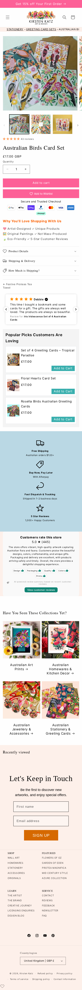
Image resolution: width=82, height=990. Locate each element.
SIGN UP (41, 835)
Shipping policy (41, 979)
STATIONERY (15, 29)
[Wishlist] (2, 986)
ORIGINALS (14, 878)
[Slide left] (4, 125)
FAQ (44, 915)
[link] (13, 359)
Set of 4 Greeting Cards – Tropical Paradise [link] (47, 352)
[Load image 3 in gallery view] (62, 124)
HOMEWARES (15, 862)
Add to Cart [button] (63, 368)
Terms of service (19, 979)
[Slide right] (78, 125)
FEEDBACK (48, 905)
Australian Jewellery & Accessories (20, 729)
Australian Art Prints (21, 667)
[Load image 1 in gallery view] (19, 124)
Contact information (65, 979)
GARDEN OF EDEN (52, 862)
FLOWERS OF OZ (52, 857)
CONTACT (48, 895)
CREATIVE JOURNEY (20, 905)
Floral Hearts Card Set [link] (38, 378)
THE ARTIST (15, 895)
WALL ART (14, 857)
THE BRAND (15, 900)
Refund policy (45, 973)
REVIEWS (47, 900)
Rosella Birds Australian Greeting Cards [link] (46, 403)
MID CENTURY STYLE (55, 873)
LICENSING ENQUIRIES (21, 910)
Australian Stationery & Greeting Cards (58, 729)
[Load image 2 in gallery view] (41, 124)
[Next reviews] (75, 309)
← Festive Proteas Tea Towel (17, 286)
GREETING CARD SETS (41, 29)
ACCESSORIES (16, 873)
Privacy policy (64, 973)
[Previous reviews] (6, 309)
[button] (7, 17)
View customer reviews (41, 589)
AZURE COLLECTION (54, 878)
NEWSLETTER (50, 910)
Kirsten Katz (26, 973)
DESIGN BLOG (16, 915)
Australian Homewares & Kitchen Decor (59, 669)
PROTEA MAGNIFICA (54, 867)
